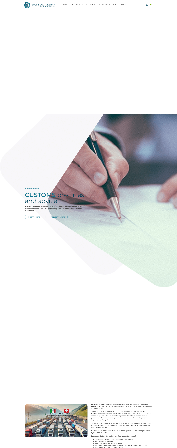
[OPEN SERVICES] (94, 4)
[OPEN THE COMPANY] (82, 4)
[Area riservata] (147, 5)
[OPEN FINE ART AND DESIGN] (115, 4)
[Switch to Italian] (151, 4)
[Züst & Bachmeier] (39, 4)
